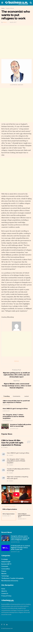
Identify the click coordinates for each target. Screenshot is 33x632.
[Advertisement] (16, 41)
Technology (5, 576)
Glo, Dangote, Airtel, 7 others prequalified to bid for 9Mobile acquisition (13, 416)
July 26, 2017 (13, 22)
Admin (5, 22)
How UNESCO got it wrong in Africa (15, 408)
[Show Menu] (2, 2)
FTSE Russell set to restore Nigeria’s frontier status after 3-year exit (20, 547)
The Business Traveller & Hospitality (12, 578)
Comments (4, 566)
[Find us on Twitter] (4, 624)
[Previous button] (27, 509)
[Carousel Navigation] (29, 509)
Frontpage (4, 559)
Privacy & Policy (6, 596)
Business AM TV (6, 564)
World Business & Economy (9, 580)
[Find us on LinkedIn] (7, 624)
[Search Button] (31, 2)
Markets (4, 573)
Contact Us (4, 593)
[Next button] (30, 509)
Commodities (5, 569)
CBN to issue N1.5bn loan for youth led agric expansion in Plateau (16, 401)
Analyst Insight (5, 561)
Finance (3, 571)
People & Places (10, 8)
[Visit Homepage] (16, 2)
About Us (4, 591)
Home (2, 8)
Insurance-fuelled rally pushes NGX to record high (20, 425)
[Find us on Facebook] (1, 624)
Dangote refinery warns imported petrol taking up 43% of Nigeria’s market (20, 537)
